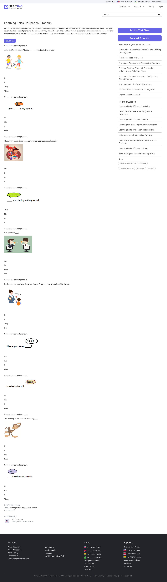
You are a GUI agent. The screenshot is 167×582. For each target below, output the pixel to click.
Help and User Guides (131, 547)
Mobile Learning (50, 550)
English (151, 168)
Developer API (50, 547)
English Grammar (126, 168)
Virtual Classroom (14, 547)
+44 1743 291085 (94, 551)
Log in (160, 7)
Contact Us (127, 566)
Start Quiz (10, 41)
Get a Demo (110, 2)
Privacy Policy (86, 576)
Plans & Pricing (89, 566)
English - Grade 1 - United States (133, 163)
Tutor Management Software (18, 559)
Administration (13, 556)
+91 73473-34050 (143, 2)
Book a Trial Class (139, 30)
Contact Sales (89, 563)
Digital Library (13, 553)
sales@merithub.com (92, 560)
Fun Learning (17, 519)
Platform (124, 6)
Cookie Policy (112, 576)
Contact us (156, 2)
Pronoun (140, 168)
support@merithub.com (132, 560)
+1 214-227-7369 (126, 2)
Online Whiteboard (14, 550)
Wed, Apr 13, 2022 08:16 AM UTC (22, 522)
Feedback (127, 563)
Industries (48, 553)
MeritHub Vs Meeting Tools (54, 556)
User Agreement (126, 576)
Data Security (99, 576)
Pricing (151, 7)
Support (139, 6)
